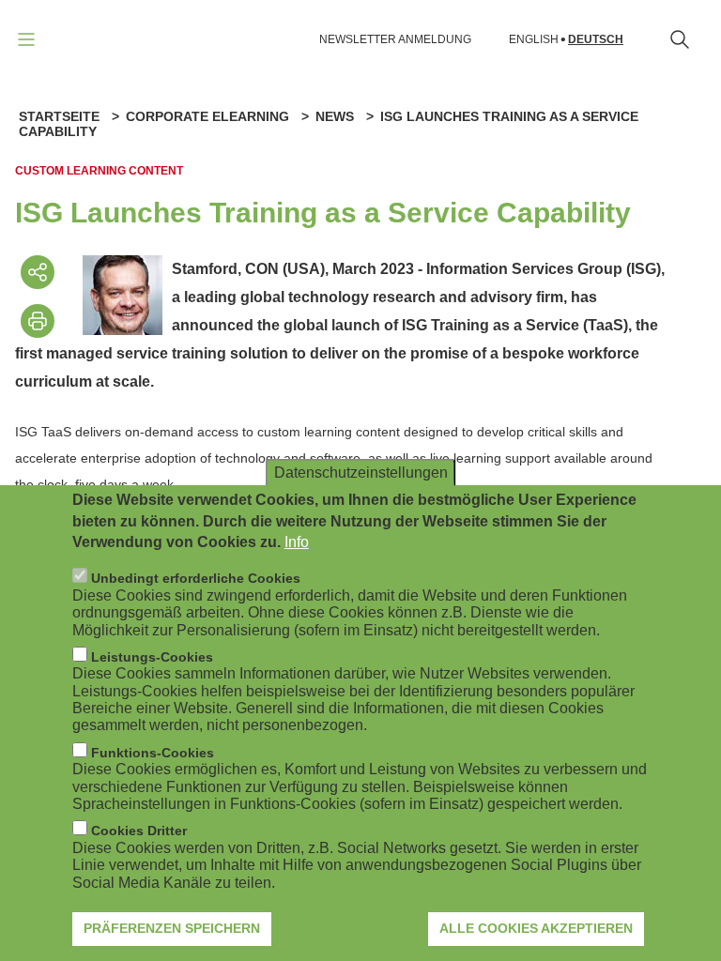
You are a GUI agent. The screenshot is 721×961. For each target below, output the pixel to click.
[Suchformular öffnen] (679, 39)
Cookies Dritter (139, 830)
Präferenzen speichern (172, 928)
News (334, 116)
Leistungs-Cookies (152, 656)
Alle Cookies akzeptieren (536, 928)
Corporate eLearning (207, 116)
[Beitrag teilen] (37, 272)
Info (296, 542)
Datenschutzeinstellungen (361, 472)
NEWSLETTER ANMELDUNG (395, 39)
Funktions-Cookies (152, 752)
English (534, 40)
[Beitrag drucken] (37, 321)
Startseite (59, 116)
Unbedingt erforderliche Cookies (195, 578)
